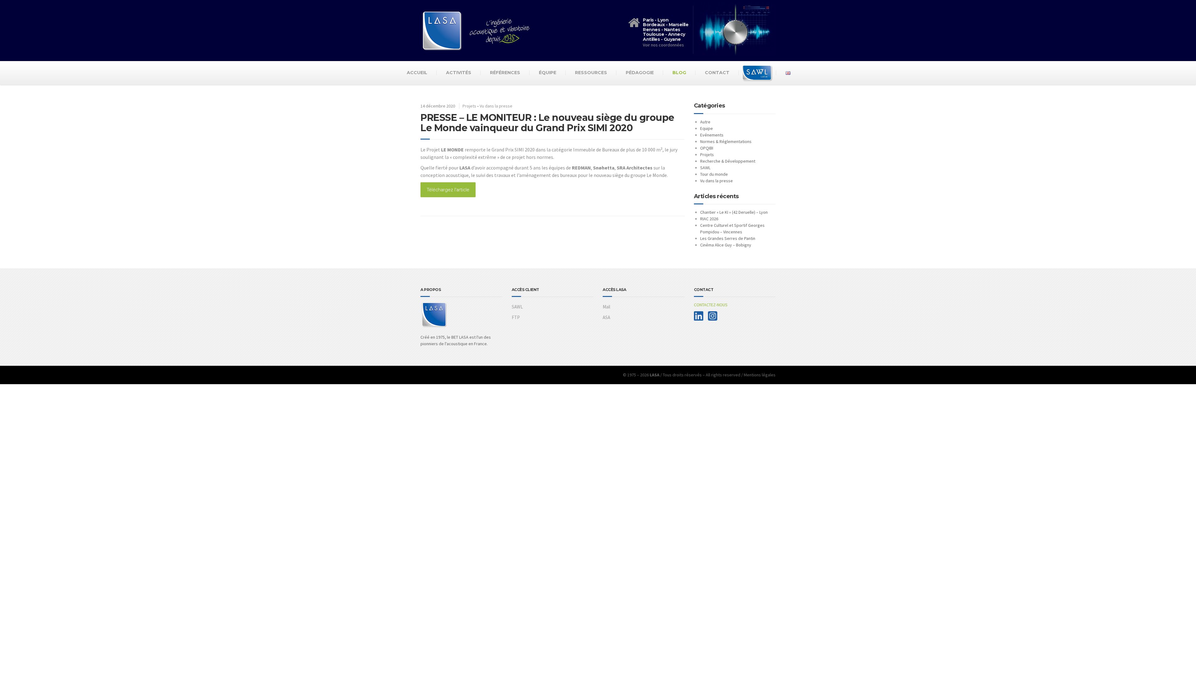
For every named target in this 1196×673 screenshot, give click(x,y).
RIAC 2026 (709, 219)
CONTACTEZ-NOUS (711, 305)
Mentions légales (760, 375)
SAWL (705, 167)
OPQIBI (706, 148)
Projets (469, 106)
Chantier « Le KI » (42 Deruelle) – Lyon (734, 212)
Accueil (417, 72)
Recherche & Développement (727, 161)
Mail (606, 307)
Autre (705, 122)
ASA (606, 317)
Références (505, 72)
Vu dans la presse (496, 106)
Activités (458, 72)
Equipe (706, 128)
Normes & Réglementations (726, 141)
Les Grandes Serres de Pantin (727, 238)
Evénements (712, 135)
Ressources (591, 72)
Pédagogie (640, 72)
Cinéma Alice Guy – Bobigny (725, 245)
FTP (516, 317)
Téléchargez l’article (448, 190)
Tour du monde (714, 174)
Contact (717, 72)
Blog (679, 72)
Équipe (547, 72)
